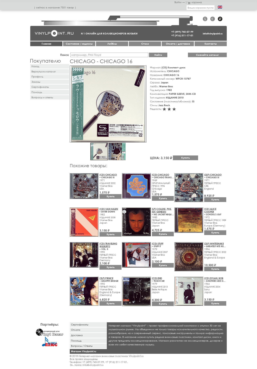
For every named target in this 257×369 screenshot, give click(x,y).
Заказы (35, 81)
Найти (158, 54)
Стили (145, 43)
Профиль (37, 76)
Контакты (211, 43)
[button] (143, 69)
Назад (35, 66)
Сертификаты (40, 86)
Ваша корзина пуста (200, 7)
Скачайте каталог (207, 54)
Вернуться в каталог (43, 71)
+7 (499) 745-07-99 (182, 31)
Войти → (179, 2)
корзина (197, 2)
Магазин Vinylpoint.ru (83, 351)
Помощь (36, 92)
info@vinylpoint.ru (213, 33)
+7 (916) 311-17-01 (182, 35)
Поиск (64, 54)
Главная (46, 43)
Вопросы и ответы (42, 97)
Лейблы (112, 43)
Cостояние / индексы (79, 43)
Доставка (77, 335)
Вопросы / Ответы (81, 345)
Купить (185, 157)
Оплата (75, 329)
